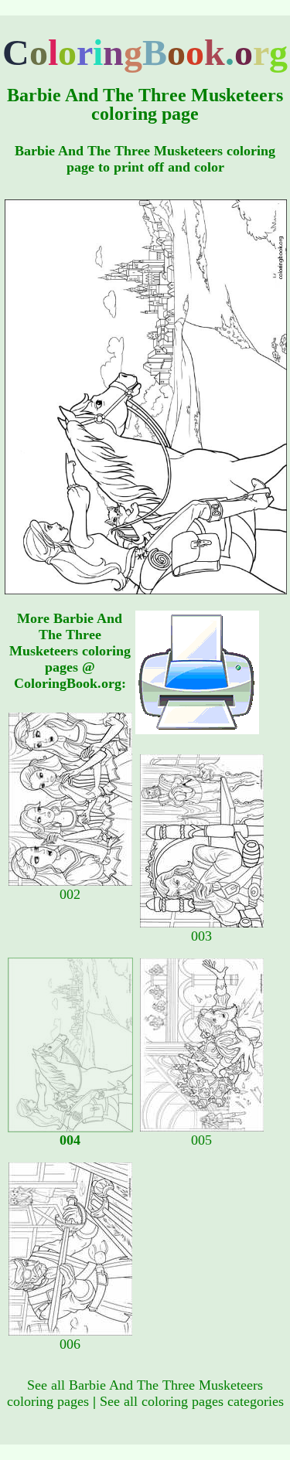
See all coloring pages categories (192, 1401)
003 (201, 936)
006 (70, 1344)
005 (201, 1140)
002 (70, 894)
